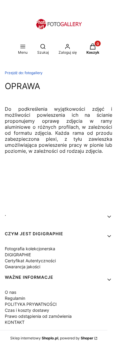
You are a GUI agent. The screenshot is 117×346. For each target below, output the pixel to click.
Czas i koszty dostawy (27, 310)
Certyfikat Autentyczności (30, 260)
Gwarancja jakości (22, 266)
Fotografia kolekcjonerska (30, 248)
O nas (10, 292)
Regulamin (15, 298)
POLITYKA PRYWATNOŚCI (31, 304)
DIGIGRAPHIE (18, 254)
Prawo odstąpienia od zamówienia (38, 316)
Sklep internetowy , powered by (51, 338)
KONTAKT (15, 322)
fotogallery (24, 73)
